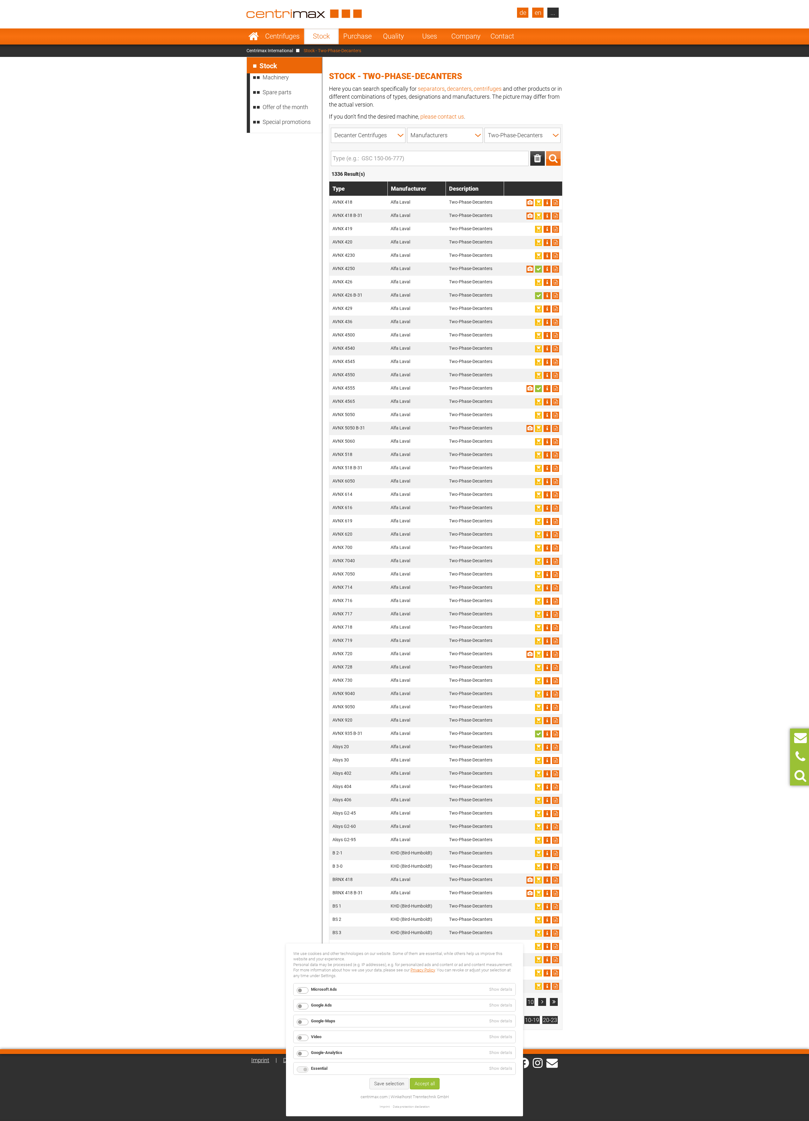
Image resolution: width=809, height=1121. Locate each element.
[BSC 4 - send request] (555, 959)
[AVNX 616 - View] (547, 508)
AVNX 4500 (343, 334)
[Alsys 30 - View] (547, 760)
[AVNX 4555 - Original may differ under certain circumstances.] (529, 388)
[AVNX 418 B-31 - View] (547, 215)
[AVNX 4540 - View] (547, 348)
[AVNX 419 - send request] (555, 229)
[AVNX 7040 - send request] (555, 561)
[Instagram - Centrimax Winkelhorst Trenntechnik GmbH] (538, 1062)
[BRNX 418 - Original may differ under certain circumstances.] (529, 880)
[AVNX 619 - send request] (555, 521)
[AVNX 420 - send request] (555, 242)
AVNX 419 (342, 228)
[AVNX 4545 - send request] (555, 362)
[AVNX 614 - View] (547, 494)
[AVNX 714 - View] (547, 587)
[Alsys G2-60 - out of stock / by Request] (538, 826)
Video (316, 1036)
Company (465, 36)
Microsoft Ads (324, 989)
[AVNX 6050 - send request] (555, 481)
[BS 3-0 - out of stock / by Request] (538, 946)
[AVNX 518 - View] (547, 455)
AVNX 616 (342, 507)
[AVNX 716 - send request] (555, 601)
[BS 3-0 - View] (547, 946)
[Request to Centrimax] (800, 737)
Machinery (276, 77)
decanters (459, 88)
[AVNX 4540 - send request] (555, 348)
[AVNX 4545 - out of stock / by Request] (538, 362)
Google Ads (321, 1005)
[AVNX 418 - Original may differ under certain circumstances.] (529, 202)
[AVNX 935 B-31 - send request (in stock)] (538, 733)
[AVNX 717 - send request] (555, 614)
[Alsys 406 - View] (547, 800)
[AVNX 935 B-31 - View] (547, 733)
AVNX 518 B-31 (347, 467)
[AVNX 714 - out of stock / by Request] (538, 587)
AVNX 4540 (343, 348)
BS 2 (336, 919)
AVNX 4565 (343, 401)
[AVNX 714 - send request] (555, 587)
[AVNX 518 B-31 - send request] (555, 468)
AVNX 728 (342, 666)
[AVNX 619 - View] (547, 521)
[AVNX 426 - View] (547, 282)
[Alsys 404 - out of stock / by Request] (538, 787)
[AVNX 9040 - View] (547, 694)
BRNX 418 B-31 (347, 892)
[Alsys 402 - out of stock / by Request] (538, 773)
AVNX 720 (342, 653)
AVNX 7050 (343, 573)
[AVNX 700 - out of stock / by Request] (538, 548)
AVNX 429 (342, 308)
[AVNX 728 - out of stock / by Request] (538, 667)
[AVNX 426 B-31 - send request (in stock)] (538, 295)
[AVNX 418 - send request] (555, 202)
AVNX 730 (342, 680)
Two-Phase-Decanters (470, 202)
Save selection (389, 1084)
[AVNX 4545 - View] (547, 362)
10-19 (532, 1020)
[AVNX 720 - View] (547, 654)
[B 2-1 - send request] (555, 853)
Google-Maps (323, 1021)
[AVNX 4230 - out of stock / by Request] (538, 255)
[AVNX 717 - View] (547, 614)
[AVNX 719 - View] (547, 640)
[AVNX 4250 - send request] (555, 269)
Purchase (357, 36)
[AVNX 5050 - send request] (555, 415)
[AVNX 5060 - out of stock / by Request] (538, 441)
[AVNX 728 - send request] (555, 667)
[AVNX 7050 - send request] (555, 574)
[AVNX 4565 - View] (547, 401)
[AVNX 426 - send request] (555, 282)
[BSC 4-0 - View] (547, 973)
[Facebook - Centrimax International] (524, 1063)
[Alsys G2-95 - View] (547, 840)
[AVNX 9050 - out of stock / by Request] (538, 707)
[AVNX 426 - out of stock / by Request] (538, 282)
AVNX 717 (342, 613)
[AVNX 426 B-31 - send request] (555, 295)
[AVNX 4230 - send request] (555, 255)
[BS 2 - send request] (555, 919)
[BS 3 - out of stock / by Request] (538, 933)
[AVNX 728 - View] (547, 667)
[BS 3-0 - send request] (555, 946)
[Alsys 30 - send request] (555, 760)
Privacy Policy (423, 970)
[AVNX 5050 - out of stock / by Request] (538, 415)
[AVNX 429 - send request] (555, 308)
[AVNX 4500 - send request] (555, 335)
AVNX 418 (342, 202)
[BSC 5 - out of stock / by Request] (538, 986)
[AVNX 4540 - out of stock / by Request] (538, 348)
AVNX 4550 (343, 374)
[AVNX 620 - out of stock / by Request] (538, 534)
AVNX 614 (342, 494)
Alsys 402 (341, 773)
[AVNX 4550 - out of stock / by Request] (538, 375)
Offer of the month (285, 107)
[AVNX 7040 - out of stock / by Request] (538, 561)
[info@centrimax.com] (552, 1062)
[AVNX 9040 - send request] (555, 694)
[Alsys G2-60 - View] (547, 826)
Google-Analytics (326, 1052)
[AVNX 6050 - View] (547, 481)
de (523, 12)
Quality (393, 36)
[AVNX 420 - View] (547, 242)
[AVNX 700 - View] (547, 548)
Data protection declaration (411, 1106)
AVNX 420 (342, 241)
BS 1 (336, 906)
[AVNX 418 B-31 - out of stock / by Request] (538, 215)
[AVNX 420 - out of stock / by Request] (538, 242)
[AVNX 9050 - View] (547, 707)
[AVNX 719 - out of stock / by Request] (538, 640)
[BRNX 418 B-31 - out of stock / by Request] (538, 893)
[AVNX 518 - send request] (555, 455)
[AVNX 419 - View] (547, 229)
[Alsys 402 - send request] (555, 773)
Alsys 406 (341, 799)
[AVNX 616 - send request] (555, 508)
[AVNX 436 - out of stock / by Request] (538, 322)
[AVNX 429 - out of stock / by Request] (538, 308)
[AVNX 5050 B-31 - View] (547, 428)
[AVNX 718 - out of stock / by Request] (538, 627)
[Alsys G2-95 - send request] (555, 840)
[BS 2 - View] (547, 919)
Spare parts (277, 92)
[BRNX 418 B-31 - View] (547, 893)
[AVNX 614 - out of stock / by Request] (538, 494)
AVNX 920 (342, 720)
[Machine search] (800, 775)
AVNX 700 (342, 547)
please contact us (442, 116)
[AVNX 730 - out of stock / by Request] (538, 680)
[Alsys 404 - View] (547, 787)
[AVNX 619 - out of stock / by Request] (538, 521)
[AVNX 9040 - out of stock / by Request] (538, 694)
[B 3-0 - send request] (555, 866)
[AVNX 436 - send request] (555, 322)
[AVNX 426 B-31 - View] (547, 295)
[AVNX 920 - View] (547, 720)
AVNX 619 (342, 520)
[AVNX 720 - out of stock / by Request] (538, 654)
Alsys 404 (341, 786)
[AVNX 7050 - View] (547, 574)
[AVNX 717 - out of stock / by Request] (538, 614)
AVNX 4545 (343, 361)
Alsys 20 (340, 746)
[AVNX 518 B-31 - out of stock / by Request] (538, 468)
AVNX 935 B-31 (347, 733)
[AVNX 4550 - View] (547, 375)
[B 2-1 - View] (547, 853)
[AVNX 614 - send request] (555, 494)
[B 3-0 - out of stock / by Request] (538, 866)
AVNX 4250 (343, 268)
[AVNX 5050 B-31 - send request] (555, 428)
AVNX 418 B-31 (347, 215)
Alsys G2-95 (344, 839)
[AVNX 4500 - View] (547, 335)
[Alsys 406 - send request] (555, 800)
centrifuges (488, 88)
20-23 (550, 1020)
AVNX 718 (342, 627)
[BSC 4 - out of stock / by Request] (538, 959)
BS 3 (336, 932)
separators (431, 88)
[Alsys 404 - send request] (555, 787)
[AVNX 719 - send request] (555, 640)
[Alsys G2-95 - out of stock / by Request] (538, 840)
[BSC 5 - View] (547, 986)
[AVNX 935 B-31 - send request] (555, 733)
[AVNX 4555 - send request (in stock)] (538, 388)
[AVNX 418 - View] (547, 202)
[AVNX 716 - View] (547, 601)
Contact (502, 36)
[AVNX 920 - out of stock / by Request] (538, 720)
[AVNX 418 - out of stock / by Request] (538, 202)
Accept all (425, 1084)
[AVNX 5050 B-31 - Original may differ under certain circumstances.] (529, 428)
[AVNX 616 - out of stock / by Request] (538, 508)
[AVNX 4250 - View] (547, 269)
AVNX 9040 (343, 693)
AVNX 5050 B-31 (348, 427)
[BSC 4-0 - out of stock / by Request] (538, 973)
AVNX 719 (342, 640)
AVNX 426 (342, 281)
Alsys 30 (340, 759)
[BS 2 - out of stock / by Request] (538, 919)
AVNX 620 (342, 534)
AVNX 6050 (343, 481)
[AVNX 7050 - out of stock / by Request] (538, 574)
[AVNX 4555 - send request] (555, 388)
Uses (429, 36)
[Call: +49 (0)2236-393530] (800, 756)
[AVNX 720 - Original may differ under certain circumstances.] (529, 654)
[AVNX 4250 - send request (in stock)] (538, 269)
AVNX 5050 (343, 414)
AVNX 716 (342, 600)
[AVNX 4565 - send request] (555, 401)
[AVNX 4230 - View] (547, 255)
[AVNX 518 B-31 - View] (547, 468)
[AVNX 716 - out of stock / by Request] (538, 601)
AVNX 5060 (343, 441)
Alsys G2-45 (344, 813)
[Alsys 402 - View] (547, 773)
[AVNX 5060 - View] (547, 441)
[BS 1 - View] (547, 906)
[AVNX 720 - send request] (555, 654)
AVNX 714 (342, 587)
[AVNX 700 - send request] (555, 548)
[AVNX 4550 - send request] (555, 375)
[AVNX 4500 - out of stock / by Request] (538, 335)
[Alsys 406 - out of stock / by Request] (538, 800)
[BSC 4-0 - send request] (555, 973)
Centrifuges (282, 36)
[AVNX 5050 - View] (547, 415)
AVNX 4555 (343, 388)
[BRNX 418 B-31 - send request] (555, 893)
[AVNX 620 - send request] (555, 534)
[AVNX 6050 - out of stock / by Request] (538, 481)
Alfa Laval (400, 202)
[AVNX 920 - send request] (555, 720)
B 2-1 (337, 852)
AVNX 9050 (343, 706)
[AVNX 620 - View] (547, 534)
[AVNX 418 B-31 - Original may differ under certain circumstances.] (529, 215)
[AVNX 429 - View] (547, 308)
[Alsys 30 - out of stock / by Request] (538, 760)
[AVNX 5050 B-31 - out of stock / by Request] (538, 428)
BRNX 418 (342, 879)
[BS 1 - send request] (555, 906)
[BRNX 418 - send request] (555, 880)
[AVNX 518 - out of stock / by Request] (538, 455)
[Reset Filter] (537, 158)
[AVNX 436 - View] (547, 322)
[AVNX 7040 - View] (547, 561)
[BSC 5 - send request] (555, 986)
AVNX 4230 (343, 255)
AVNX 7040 (343, 560)
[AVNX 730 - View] (547, 680)
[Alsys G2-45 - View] (547, 813)
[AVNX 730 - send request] (555, 680)
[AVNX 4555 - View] (547, 388)
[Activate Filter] (553, 158)
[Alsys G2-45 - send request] (555, 813)
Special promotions (287, 122)
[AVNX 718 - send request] (555, 627)
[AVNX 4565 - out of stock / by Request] (538, 401)
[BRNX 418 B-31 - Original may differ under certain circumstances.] (529, 893)
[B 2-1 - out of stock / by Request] (538, 853)
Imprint (260, 1060)
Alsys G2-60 (344, 826)
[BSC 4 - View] (547, 959)
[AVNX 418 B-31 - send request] (555, 215)
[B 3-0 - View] (547, 866)
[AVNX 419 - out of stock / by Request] (538, 229)
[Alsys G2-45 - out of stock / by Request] (538, 813)
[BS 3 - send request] (555, 933)
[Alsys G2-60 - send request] (555, 826)
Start (253, 36)
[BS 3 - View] (547, 933)
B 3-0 (337, 866)
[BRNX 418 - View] (547, 880)
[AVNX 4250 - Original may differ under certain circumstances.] (529, 269)
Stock (321, 36)
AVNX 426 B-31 (347, 295)
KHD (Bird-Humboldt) (411, 852)
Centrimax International (269, 50)
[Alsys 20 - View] (547, 747)
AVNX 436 (342, 321)
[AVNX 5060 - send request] (555, 441)
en (538, 12)
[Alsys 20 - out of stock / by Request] (538, 747)
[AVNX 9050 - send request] (555, 707)
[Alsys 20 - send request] (555, 747)
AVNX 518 (342, 454)
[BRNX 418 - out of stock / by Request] (538, 880)
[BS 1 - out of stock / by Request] (538, 906)
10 (530, 1002)
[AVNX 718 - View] (547, 627)
